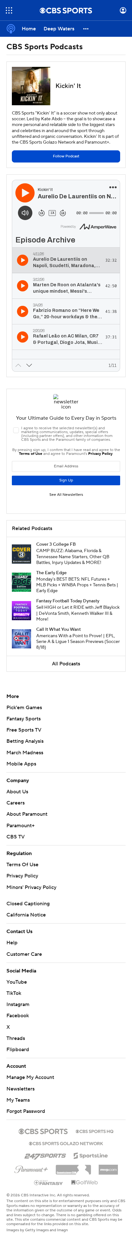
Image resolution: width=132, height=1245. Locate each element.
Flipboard (17, 1049)
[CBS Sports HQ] (94, 1131)
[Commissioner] (73, 1167)
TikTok (13, 993)
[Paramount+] (31, 1168)
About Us (17, 792)
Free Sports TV (23, 730)
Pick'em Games (24, 707)
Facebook (17, 1015)
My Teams (18, 1100)
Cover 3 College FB (56, 544)
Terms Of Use (22, 864)
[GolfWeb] (84, 1182)
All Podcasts (66, 664)
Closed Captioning (28, 903)
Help (12, 943)
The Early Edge (51, 573)
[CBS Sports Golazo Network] (66, 1143)
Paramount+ (20, 825)
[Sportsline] (91, 1155)
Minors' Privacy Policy (31, 887)
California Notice (26, 915)
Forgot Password (25, 1111)
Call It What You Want (58, 629)
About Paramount (26, 814)
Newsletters (20, 1089)
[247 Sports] (45, 1154)
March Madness (24, 752)
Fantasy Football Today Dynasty (67, 601)
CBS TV (15, 837)
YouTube (16, 982)
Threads (15, 1038)
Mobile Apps (21, 764)
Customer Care (24, 954)
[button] (9, 10)
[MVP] (108, 1167)
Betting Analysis (25, 741)
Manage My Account (30, 1077)
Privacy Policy (22, 876)
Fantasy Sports (23, 719)
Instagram (17, 1004)
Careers (15, 803)
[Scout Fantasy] (48, 1182)
